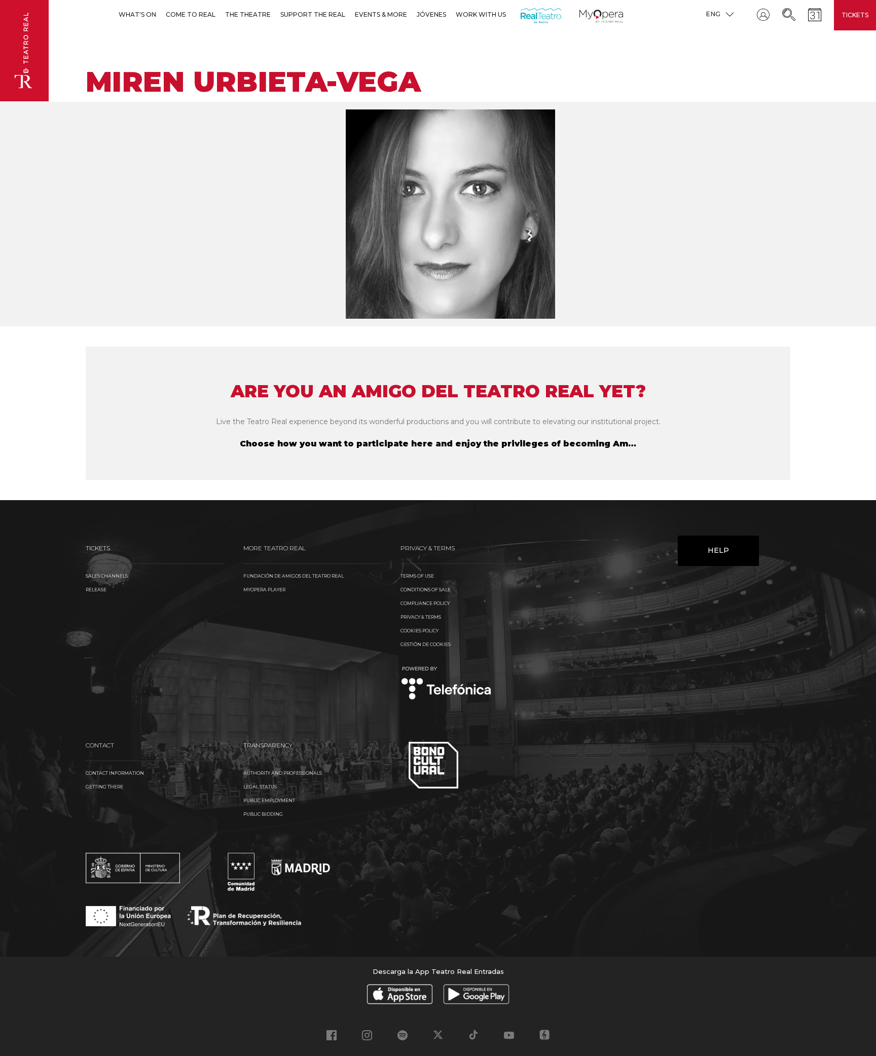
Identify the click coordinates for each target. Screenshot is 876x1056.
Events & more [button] (381, 14)
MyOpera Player (264, 589)
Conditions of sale (425, 589)
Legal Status (260, 786)
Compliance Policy (425, 603)
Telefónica (446, 683)
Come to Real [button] (190, 14)
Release (96, 589)
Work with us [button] (481, 14)
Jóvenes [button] (431, 14)
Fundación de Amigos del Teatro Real (293, 576)
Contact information (115, 773)
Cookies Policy (419, 630)
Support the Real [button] (312, 14)
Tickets (855, 15)
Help (718, 550)
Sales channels (107, 576)
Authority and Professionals (282, 773)
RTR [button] (522, 14)
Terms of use (417, 576)
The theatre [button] (248, 14)
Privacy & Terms (420, 617)
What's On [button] (137, 14)
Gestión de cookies (425, 644)
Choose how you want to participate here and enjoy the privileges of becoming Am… (438, 443)
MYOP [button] (585, 14)
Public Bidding (263, 814)
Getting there (104, 786)
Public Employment (269, 800)
